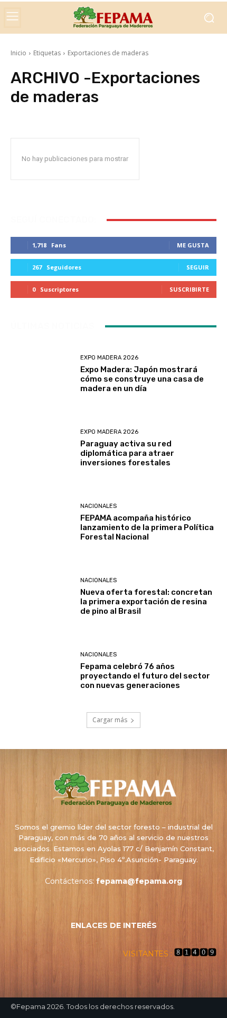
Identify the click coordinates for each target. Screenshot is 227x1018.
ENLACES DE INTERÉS (114, 925)
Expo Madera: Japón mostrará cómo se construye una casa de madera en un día (142, 379)
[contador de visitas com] (195, 954)
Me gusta (193, 245)
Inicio (18, 52)
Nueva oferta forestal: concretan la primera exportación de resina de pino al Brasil (146, 601)
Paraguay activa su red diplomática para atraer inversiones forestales (127, 453)
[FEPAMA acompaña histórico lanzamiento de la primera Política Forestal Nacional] (41, 522)
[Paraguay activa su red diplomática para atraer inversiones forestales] (41, 448)
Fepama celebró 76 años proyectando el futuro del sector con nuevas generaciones (145, 676)
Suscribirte (189, 289)
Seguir (197, 267)
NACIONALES (98, 506)
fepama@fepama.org (139, 881)
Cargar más (109, 719)
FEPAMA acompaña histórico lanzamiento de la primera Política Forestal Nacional (147, 527)
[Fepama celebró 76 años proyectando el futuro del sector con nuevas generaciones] (41, 671)
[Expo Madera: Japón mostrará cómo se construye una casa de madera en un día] (41, 374)
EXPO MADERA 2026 (109, 358)
